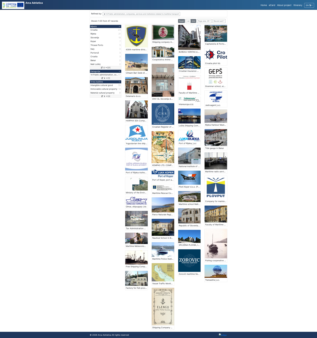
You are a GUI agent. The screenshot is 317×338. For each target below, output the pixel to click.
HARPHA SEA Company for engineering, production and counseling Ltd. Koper (137, 120)
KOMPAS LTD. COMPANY (163, 165)
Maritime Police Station (163, 259)
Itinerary (297, 5)
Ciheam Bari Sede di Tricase (137, 73)
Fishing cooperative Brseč (216, 260)
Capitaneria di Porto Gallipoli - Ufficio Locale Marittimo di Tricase (216, 44)
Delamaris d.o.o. (133, 96)
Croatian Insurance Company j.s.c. (190, 71)
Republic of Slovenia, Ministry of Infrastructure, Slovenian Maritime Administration (190, 225)
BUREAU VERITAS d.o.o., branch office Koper (190, 52)
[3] (109, 96)
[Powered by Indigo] (222, 335)
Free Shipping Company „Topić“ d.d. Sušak (137, 266)
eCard (272, 5)
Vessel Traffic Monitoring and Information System (163, 283)
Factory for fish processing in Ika (137, 288)
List (188, 21)
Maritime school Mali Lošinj (190, 204)
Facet (181, 21)
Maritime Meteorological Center (137, 246)
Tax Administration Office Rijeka (137, 228)
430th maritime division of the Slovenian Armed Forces (137, 49)
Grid (193, 21)
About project (284, 5)
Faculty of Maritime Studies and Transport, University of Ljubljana (190, 93)
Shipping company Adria (163, 42)
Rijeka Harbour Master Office (216, 125)
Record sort (218, 21)
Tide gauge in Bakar (214, 148)
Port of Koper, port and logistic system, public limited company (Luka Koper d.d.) (163, 180)
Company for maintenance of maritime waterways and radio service (216, 201)
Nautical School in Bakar (163, 238)
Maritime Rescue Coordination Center (163, 193)
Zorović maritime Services (190, 274)
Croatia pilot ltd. (213, 63)
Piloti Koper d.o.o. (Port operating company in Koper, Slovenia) (190, 187)
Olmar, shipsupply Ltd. (136, 206)
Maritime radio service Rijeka (216, 171)
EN (307, 5)
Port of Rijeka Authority (137, 172)
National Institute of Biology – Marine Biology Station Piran (190, 166)
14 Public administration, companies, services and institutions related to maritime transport (142, 14)
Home (264, 5)
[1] (109, 78)
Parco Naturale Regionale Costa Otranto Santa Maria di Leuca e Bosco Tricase (163, 214)
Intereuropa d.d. (186, 104)
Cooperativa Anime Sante (163, 59)
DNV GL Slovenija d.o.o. (163, 99)
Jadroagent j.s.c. (213, 105)
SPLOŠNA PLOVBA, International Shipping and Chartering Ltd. (190, 245)
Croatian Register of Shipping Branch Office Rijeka (163, 127)
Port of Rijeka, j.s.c (187, 143)
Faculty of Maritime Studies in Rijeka (216, 224)
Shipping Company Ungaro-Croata (163, 327)
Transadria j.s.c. (212, 280)
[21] (108, 68)
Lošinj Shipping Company (190, 125)
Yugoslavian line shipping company (137, 143)
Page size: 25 (203, 21)
